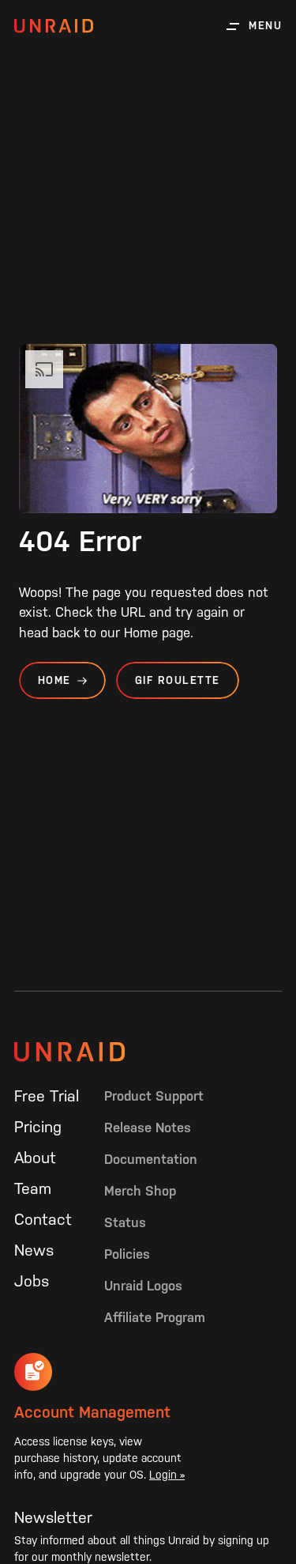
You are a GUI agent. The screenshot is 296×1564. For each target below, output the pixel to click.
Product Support (154, 1096)
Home (54, 680)
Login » (167, 1474)
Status (125, 1222)
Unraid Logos (143, 1286)
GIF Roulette (177, 680)
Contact (43, 1219)
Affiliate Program (154, 1317)
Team (32, 1188)
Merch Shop (140, 1191)
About (35, 1157)
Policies (127, 1254)
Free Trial (46, 1095)
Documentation (150, 1159)
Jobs (31, 1280)
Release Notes (147, 1127)
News (34, 1250)
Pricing (38, 1126)
